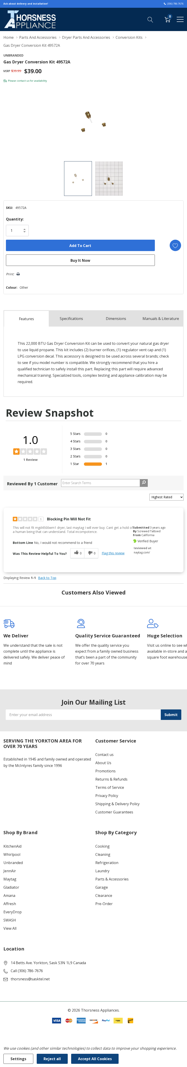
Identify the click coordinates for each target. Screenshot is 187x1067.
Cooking (102, 846)
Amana (9, 895)
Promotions (105, 771)
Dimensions (116, 318)
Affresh (9, 903)
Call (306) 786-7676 (27, 970)
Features (26, 318)
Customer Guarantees (114, 812)
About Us (103, 762)
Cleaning (102, 854)
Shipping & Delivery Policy (117, 803)
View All (9, 928)
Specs (71, 318)
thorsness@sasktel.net (30, 978)
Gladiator (11, 887)
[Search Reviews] (144, 483)
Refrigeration (106, 862)
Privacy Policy (106, 795)
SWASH (9, 920)
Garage (101, 887)
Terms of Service (109, 787)
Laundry (102, 870)
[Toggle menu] (180, 19)
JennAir (9, 870)
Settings (18, 1058)
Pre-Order (104, 903)
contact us (23, 80)
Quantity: (14, 219)
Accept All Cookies (95, 1058)
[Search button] (150, 19)
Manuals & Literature (161, 318)
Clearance (103, 895)
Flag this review (113, 553)
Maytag (9, 879)
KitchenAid (12, 846)
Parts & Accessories (112, 879)
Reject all (52, 1058)
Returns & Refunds (111, 779)
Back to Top (47, 578)
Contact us (104, 754)
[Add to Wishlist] (175, 245)
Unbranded (13, 862)
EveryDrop (12, 911)
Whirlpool (11, 854)
